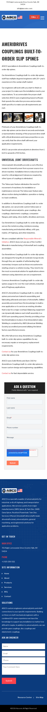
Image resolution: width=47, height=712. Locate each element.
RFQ (6, 592)
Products (8, 583)
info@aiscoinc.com (24, 8)
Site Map (39, 697)
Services (8, 587)
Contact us (6, 352)
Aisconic (19, 708)
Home (6, 573)
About (6, 578)
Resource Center (25, 697)
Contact (7, 596)
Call (33, 17)
